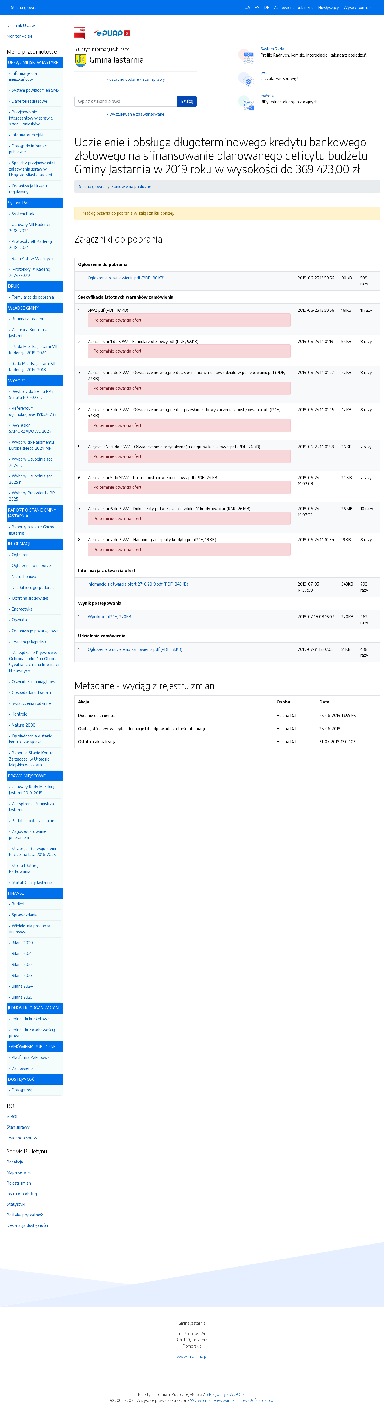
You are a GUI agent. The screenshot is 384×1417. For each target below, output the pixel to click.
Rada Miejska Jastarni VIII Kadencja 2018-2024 (33, 349)
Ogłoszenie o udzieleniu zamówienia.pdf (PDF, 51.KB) (135, 649)
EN (257, 7)
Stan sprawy (18, 1126)
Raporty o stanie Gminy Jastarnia (31, 529)
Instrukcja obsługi (22, 1193)
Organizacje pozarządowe (35, 630)
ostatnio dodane (124, 79)
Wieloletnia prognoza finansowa (29, 928)
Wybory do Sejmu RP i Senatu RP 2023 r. (31, 394)
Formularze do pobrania (33, 296)
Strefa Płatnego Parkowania (25, 868)
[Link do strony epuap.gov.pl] (111, 32)
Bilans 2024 (22, 985)
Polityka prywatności (26, 1214)
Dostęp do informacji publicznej (28, 148)
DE (266, 7)
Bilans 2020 (22, 942)
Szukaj (187, 101)
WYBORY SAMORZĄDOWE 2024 (30, 428)
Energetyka (22, 608)
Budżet (18, 903)
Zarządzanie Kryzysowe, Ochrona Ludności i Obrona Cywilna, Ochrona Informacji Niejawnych (34, 661)
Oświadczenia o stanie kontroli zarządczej (30, 739)
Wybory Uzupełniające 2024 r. (31, 462)
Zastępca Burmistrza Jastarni (29, 332)
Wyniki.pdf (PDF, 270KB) (110, 616)
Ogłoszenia (22, 554)
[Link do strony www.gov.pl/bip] (83, 32)
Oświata (19, 619)
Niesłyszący (328, 7)
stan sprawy (154, 79)
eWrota (267, 95)
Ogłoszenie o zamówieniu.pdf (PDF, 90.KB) (126, 277)
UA (247, 7)
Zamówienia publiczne (294, 7)
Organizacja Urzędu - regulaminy (29, 188)
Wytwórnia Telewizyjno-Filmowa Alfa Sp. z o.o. (232, 1400)
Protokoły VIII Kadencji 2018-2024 (30, 244)
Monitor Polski (19, 36)
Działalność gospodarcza (34, 587)
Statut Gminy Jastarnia (32, 882)
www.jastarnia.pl (192, 1356)
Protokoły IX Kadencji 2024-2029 (30, 272)
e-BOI (12, 1116)
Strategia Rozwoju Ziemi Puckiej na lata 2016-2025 (32, 851)
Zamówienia (23, 1068)
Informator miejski (27, 134)
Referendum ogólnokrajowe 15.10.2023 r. (33, 411)
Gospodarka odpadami (32, 692)
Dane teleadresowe (29, 101)
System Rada (23, 213)
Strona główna (24, 7)
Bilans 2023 (22, 975)
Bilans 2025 (22, 996)
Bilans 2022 (22, 964)
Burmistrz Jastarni (27, 318)
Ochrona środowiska (30, 597)
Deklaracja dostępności (27, 1225)
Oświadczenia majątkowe (35, 681)
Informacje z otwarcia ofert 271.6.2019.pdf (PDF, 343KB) (138, 583)
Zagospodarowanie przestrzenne (27, 834)
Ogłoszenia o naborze (31, 565)
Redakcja (15, 1161)
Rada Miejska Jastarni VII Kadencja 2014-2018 (32, 366)
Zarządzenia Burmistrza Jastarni (31, 806)
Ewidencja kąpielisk (29, 641)
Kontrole (19, 713)
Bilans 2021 (22, 953)
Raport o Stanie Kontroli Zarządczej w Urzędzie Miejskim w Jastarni (32, 758)
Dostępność (22, 1089)
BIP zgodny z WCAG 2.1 (226, 1394)
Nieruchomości (25, 576)
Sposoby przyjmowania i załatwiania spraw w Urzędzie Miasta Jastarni (32, 168)
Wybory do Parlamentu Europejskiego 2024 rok (31, 445)
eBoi (264, 72)
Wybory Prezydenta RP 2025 (32, 495)
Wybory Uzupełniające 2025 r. (31, 479)
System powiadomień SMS (35, 90)
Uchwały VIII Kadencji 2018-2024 (29, 227)
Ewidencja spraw (22, 1137)
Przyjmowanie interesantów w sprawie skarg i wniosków (31, 117)
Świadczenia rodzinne (31, 703)
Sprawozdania (24, 914)
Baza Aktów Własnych (32, 258)
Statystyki (16, 1204)
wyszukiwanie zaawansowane (137, 113)
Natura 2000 (23, 724)
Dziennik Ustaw (21, 25)
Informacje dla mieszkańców (23, 76)
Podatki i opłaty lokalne (33, 820)
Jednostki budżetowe (30, 1018)
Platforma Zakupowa (31, 1057)
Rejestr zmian (19, 1182)
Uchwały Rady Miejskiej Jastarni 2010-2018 (31, 789)
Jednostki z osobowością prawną (32, 1032)
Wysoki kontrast (358, 7)
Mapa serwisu (19, 1172)
